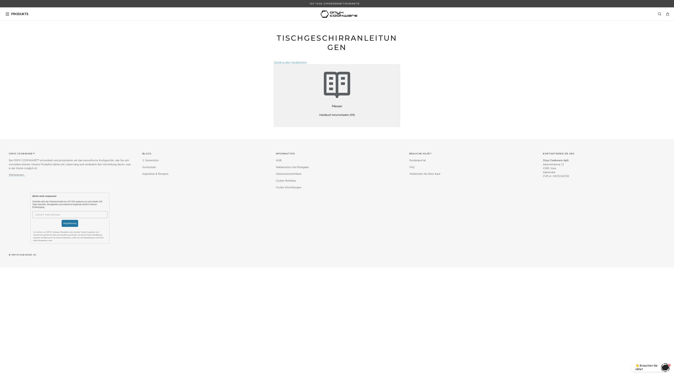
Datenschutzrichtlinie (288, 174)
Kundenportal (417, 160)
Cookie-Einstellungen (288, 187)
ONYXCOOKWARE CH (23, 255)
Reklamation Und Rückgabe (292, 167)
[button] (667, 14)
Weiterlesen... (17, 175)
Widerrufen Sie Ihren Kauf (424, 174)
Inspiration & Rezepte (155, 174)
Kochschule (149, 167)
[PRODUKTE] (7, 14)
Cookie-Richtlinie (286, 180)
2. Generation (150, 160)
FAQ (412, 167)
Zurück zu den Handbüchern (290, 62)
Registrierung (69, 223)
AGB (279, 160)
